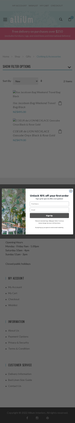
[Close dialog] (70, 191)
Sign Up (49, 215)
